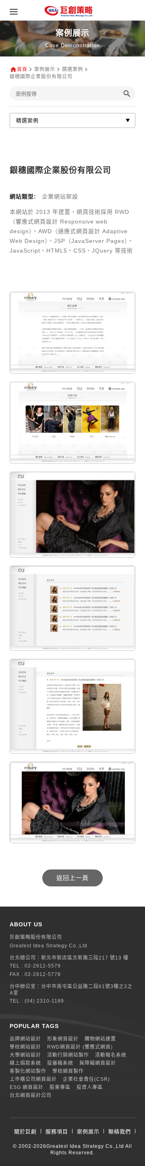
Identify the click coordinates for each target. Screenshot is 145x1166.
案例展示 (88, 1131)
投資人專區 (90, 1087)
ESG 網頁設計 (27, 1087)
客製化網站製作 (28, 1071)
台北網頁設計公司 (31, 1095)
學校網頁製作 (68, 1071)
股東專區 (60, 1087)
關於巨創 (25, 1131)
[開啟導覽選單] (14, 11)
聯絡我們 (119, 1131)
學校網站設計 (25, 1047)
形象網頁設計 (63, 1039)
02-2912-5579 (43, 966)
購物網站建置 (100, 1039)
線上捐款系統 (25, 1063)
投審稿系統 (60, 1063)
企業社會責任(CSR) (86, 1079)
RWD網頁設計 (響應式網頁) (80, 1047)
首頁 (22, 69)
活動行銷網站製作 (68, 1055)
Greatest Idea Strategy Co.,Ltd (85, 1146)
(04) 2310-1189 (44, 1001)
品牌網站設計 (25, 1039)
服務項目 (57, 1131)
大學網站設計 (25, 1055)
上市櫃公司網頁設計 (33, 1079)
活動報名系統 (110, 1055)
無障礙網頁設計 (97, 1063)
